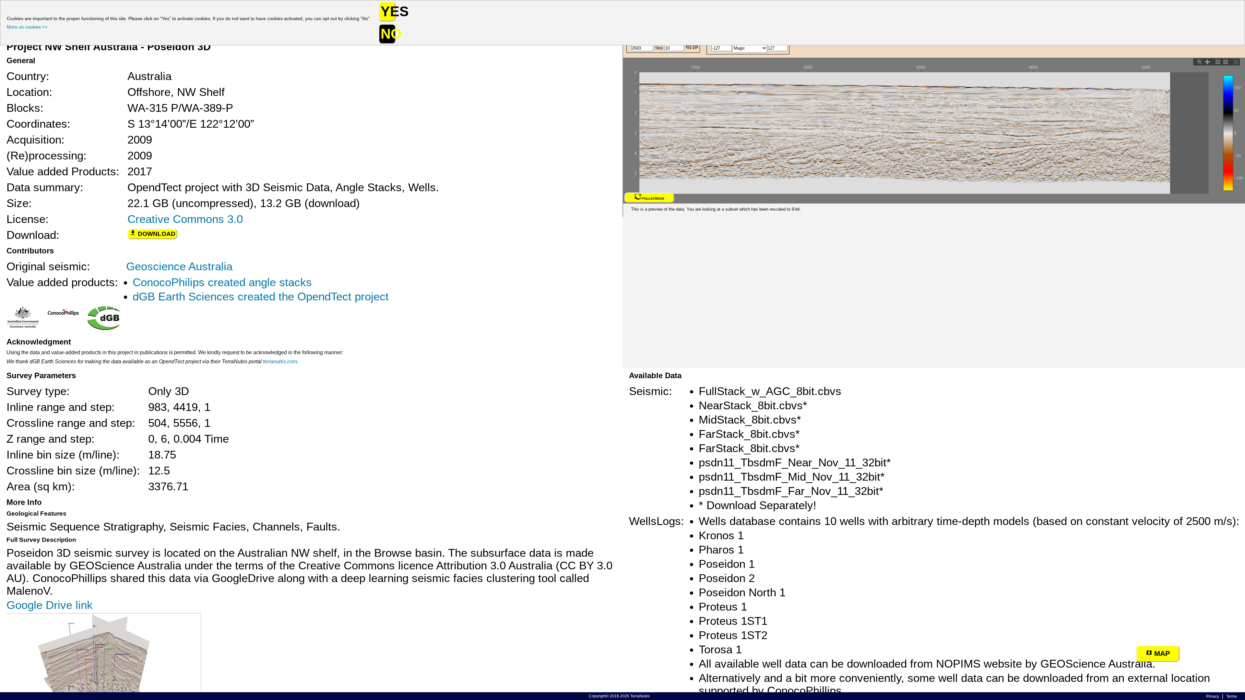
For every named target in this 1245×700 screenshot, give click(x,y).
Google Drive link (49, 605)
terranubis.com (280, 361)
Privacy (1212, 696)
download (155, 233)
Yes (388, 11)
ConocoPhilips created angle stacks (222, 282)
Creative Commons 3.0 (185, 219)
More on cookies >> (27, 26)
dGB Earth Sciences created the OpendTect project (261, 296)
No (388, 33)
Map (1161, 653)
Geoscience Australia (179, 266)
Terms (1231, 696)
